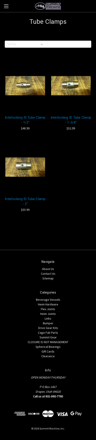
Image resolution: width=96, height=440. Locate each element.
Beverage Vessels (48, 300)
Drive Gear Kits (48, 328)
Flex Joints (48, 309)
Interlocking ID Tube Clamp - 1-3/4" (71, 120)
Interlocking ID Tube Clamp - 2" (25, 201)
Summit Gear (48, 337)
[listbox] (31, 44)
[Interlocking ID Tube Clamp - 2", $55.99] (25, 167)
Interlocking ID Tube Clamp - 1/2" (25, 120)
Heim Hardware (48, 304)
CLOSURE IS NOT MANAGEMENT (48, 342)
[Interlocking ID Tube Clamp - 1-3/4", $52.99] (71, 85)
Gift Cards (48, 351)
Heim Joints (48, 314)
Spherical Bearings (48, 347)
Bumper (48, 323)
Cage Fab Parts (48, 333)
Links (48, 318)
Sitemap (48, 278)
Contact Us (48, 274)
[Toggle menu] (6, 6)
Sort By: (12, 44)
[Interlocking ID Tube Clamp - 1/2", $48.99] (25, 85)
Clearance (48, 356)
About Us (48, 269)
